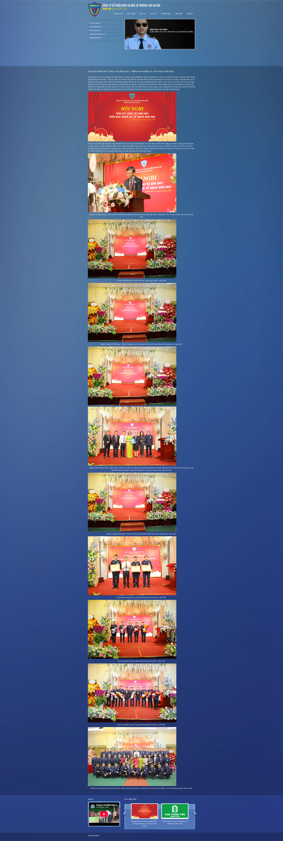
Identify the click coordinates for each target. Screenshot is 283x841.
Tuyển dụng (166, 14)
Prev (125, 814)
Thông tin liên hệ (95, 38)
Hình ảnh (179, 14)
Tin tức (153, 14)
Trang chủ (118, 14)
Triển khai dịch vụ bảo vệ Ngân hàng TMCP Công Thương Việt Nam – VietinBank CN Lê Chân (175, 823)
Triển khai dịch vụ (96, 27)
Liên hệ (190, 14)
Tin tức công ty (95, 23)
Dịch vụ (143, 14)
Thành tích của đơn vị (97, 34)
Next (195, 814)
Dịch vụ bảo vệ (95, 30)
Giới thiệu (131, 14)
